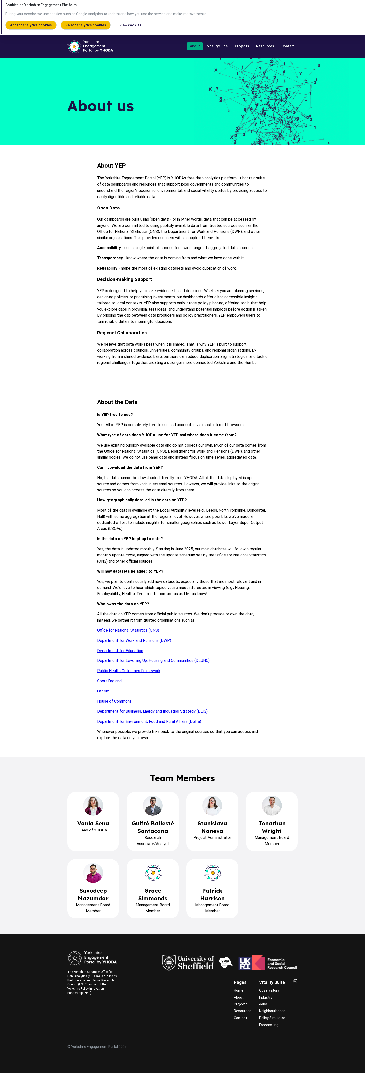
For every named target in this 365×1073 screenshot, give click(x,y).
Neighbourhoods (272, 1011)
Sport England (109, 681)
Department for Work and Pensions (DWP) (134, 640)
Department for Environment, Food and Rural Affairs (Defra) (149, 721)
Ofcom (103, 691)
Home (238, 990)
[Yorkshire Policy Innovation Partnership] (226, 962)
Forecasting (268, 1025)
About (195, 46)
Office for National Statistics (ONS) (128, 630)
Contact (288, 46)
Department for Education (120, 650)
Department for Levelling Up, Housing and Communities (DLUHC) (153, 660)
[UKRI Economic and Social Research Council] (268, 962)
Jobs (263, 1004)
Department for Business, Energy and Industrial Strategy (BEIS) (152, 711)
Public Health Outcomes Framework (128, 670)
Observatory (269, 990)
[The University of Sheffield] (188, 962)
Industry (265, 997)
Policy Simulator (272, 1018)
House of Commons (114, 701)
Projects (242, 46)
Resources (265, 46)
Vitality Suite (217, 46)
